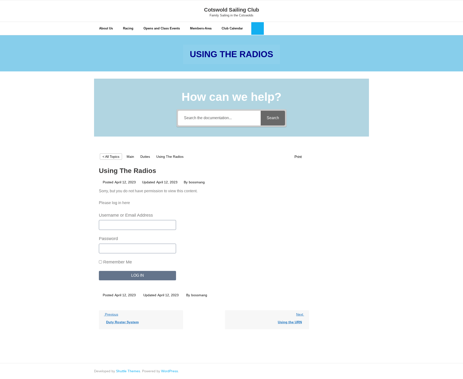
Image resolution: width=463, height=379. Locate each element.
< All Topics (110, 156)
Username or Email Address (126, 215)
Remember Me (117, 262)
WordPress (169, 371)
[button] (300, 156)
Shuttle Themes (128, 371)
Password (108, 238)
